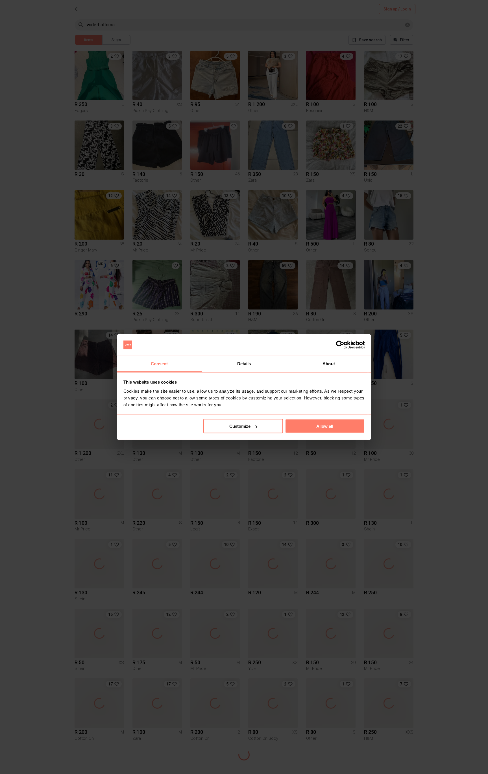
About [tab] (329, 363)
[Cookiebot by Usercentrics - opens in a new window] (340, 345)
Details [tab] (244, 363)
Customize (239, 426)
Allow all (324, 426)
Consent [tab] (159, 363)
